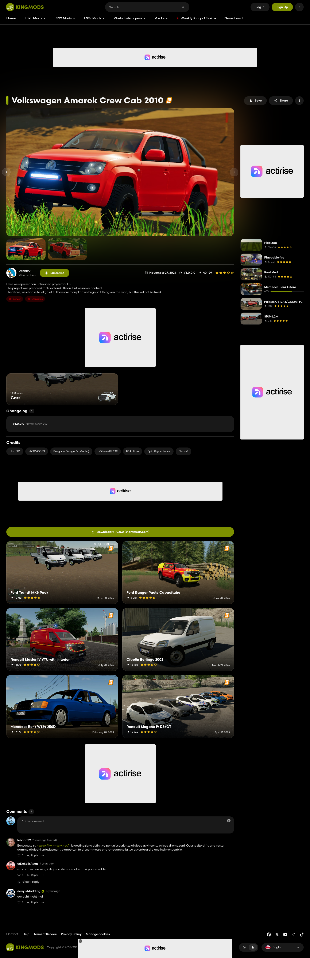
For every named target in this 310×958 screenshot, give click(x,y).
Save (258, 100)
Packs (159, 18)
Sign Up (282, 7)
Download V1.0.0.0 (123, 532)
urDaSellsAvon (27, 864)
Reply (34, 855)
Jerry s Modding (28, 891)
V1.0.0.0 (30, 424)
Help (26, 934)
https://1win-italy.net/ (53, 845)
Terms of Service (45, 934)
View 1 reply (30, 882)
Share (284, 100)
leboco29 (24, 840)
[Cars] (107, 397)
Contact (12, 934)
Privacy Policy (71, 934)
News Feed (233, 18)
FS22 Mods (63, 18)
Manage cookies (98, 934)
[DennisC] (11, 273)
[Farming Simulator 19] (169, 100)
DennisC (25, 271)
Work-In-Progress (128, 18)
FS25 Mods (33, 18)
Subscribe (57, 273)
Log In (260, 7)
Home (11, 18)
